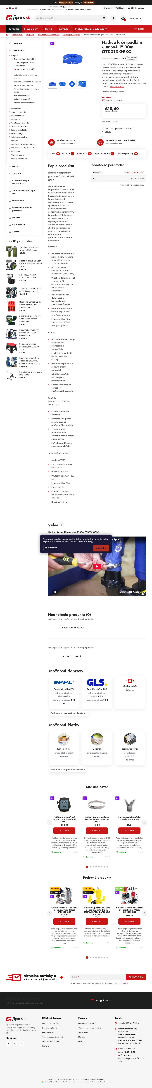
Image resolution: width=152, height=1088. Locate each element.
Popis (52, 153)
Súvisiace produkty (124, 153)
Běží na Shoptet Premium (54, 1082)
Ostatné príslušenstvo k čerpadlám (26, 64)
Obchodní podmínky (50, 1023)
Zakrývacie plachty (19, 137)
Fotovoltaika (18, 224)
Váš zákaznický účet (50, 1041)
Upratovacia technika (20, 123)
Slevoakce (17, 43)
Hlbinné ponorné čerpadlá (25, 103)
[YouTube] (21, 1043)
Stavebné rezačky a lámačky (23, 148)
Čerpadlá (15, 55)
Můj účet (82, 1037)
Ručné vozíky (16, 133)
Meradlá (14, 141)
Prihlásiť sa (136, 977)
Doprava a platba (102, 153)
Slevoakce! (88, 2)
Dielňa (15, 166)
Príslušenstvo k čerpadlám (25, 59)
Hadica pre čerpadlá (25, 69)
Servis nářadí (83, 1032)
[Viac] (139, 29)
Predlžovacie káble (19, 130)
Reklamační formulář (87, 1023)
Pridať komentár (73, 656)
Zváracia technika (18, 112)
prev (49, 822)
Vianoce (16, 217)
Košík (80, 1041)
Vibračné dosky (17, 155)
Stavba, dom (18, 50)
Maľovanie (15, 151)
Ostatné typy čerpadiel (23, 85)
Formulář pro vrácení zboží (129, 1043)
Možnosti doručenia (114, 100)
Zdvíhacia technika (19, 126)
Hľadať (104, 18)
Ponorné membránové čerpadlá (27, 82)
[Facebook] (8, 1043)
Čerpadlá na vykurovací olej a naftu (26, 90)
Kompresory (16, 108)
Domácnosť (18, 200)
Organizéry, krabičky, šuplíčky (23, 144)
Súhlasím (101, 548)
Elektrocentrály (17, 116)
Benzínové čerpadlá (22, 95)
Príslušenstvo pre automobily (20, 182)
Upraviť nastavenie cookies (94, 1079)
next (144, 822)
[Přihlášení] (113, 18)
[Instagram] (15, 1043)
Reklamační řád (48, 1032)
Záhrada (16, 173)
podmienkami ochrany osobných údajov (111, 983)
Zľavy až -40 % (66, 2)
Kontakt (107, 8)
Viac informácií (117, 86)
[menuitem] (14, 29)
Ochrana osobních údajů (52, 1037)
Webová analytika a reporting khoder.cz (96, 1082)
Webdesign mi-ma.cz (72, 1082)
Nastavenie (51, 547)
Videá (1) (66, 153)
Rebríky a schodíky (19, 158)
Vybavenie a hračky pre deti (24, 192)
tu (92, 541)
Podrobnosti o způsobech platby (67, 769)
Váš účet (119, 8)
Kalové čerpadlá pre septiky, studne (25, 76)
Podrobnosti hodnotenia (132, 58)
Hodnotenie (82, 153)
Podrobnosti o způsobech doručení (68, 713)
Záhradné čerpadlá (22, 99)
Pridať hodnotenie (73, 628)
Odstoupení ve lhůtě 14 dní (89, 1028)
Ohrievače (15, 119)
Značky (15, 231)
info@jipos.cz (103, 1000)
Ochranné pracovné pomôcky (22, 209)
